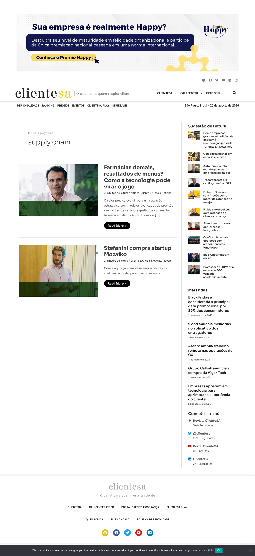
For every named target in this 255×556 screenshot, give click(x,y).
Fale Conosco (120, 519)
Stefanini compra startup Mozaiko (138, 251)
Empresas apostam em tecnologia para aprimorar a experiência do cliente (209, 392)
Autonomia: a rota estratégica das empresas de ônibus (217, 169)
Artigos (134, 192)
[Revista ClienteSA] (190, 420)
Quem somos (94, 519)
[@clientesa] (190, 433)
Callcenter (189, 93)
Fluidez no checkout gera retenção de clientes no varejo (216, 213)
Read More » (117, 224)
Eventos (78, 105)
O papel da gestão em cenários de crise (217, 155)
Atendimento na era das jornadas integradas (216, 227)
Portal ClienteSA (205, 446)
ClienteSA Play (98, 105)
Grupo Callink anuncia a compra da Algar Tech (209, 370)
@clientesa (201, 433)
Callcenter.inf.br (101, 507)
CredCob (213, 93)
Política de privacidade (153, 519)
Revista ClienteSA (206, 421)
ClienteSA (164, 93)
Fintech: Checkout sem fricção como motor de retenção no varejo (217, 197)
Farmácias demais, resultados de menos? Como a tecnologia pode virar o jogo (137, 177)
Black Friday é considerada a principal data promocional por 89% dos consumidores (209, 304)
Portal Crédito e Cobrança (140, 507)
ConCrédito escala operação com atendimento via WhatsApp (215, 242)
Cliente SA (147, 192)
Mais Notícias (163, 192)
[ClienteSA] (190, 459)
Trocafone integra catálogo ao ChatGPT (217, 181)
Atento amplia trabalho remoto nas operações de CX (210, 350)
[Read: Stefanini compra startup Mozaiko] (58, 270)
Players (167, 260)
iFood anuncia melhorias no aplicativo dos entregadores (209, 328)
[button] (234, 93)
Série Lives (120, 105)
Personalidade (28, 105)
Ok (219, 550)
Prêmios (63, 105)
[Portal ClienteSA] (190, 446)
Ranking (48, 105)
